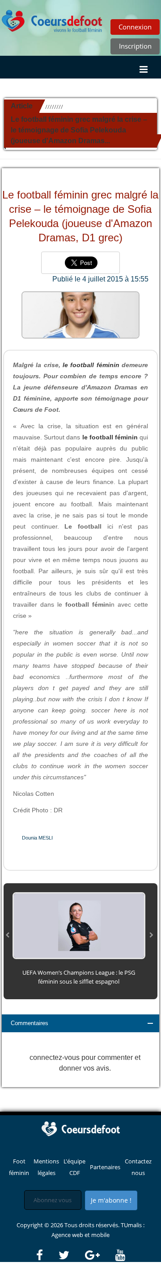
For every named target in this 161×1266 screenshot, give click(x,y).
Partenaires (105, 1167)
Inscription (135, 45)
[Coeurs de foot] (80, 1128)
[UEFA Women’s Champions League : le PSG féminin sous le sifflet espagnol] (79, 925)
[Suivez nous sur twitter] (71, 1255)
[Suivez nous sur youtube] (120, 1255)
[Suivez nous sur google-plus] (99, 1255)
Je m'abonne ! (111, 1200)
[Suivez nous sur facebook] (46, 1255)
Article (22, 106)
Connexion (135, 26)
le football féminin (91, 364)
